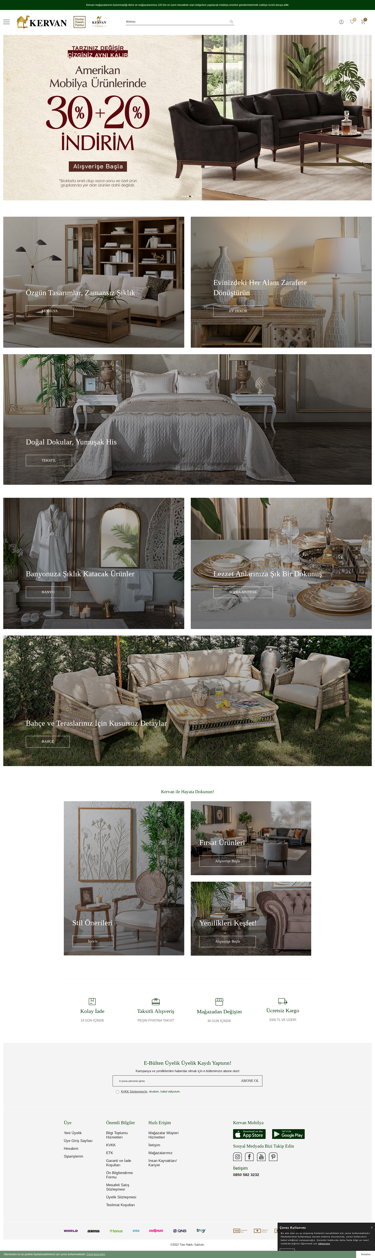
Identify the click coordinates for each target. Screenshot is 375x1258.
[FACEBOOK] (249, 1156)
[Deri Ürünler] (187, 117)
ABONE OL (250, 1081)
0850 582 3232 (246, 1175)
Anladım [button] (365, 1254)
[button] (183, 196)
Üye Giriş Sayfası (78, 1141)
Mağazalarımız (160, 1153)
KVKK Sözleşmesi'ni (134, 1091)
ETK (109, 1153)
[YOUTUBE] (261, 1156)
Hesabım (71, 1149)
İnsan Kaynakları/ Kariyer (162, 1163)
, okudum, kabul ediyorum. (151, 1091)
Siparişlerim (73, 1156)
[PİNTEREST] (273, 1156)
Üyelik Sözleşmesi (121, 1197)
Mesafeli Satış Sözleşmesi (117, 1187)
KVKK (111, 1145)
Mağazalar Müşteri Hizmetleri (163, 1135)
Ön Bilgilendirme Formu (119, 1175)
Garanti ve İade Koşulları (118, 1163)
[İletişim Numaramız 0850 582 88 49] (285, 1156)
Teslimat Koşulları (120, 1205)
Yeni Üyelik (73, 1133)
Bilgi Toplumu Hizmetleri (117, 1135)
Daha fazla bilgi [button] (96, 1254)
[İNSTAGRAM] (237, 1156)
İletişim (154, 1145)
